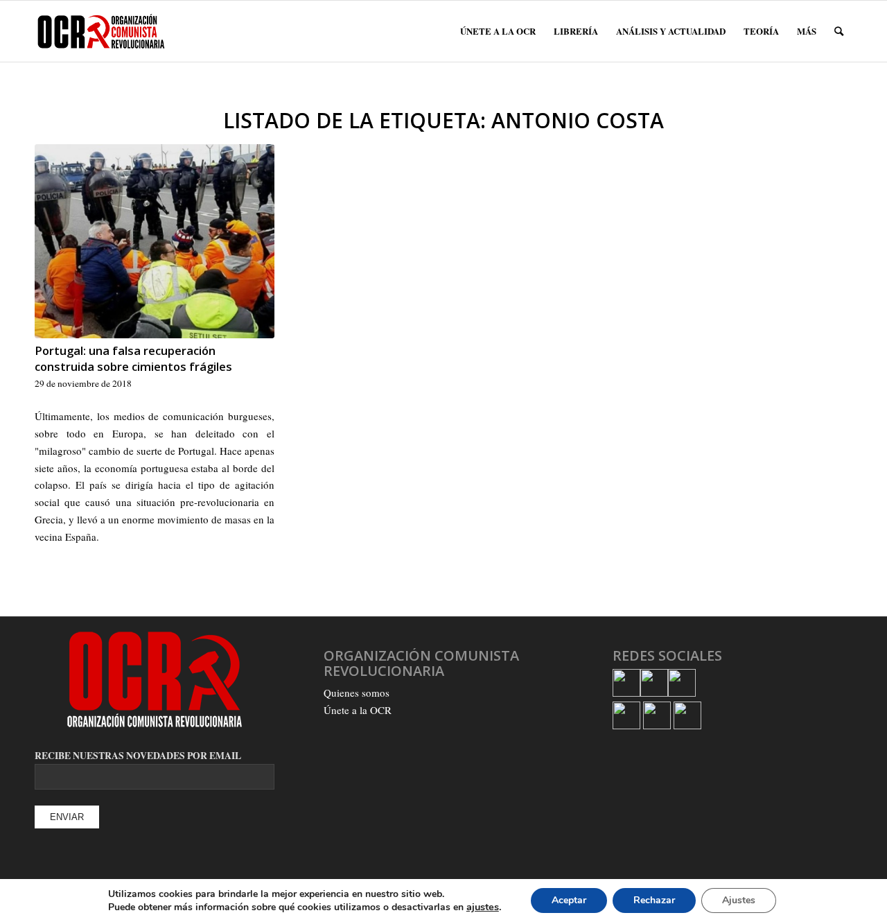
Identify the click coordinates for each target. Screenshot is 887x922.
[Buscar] (838, 31)
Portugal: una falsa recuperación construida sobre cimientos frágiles (133, 358)
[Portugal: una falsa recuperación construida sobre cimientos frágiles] (154, 241)
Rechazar (654, 900)
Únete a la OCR (358, 710)
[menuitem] (498, 31)
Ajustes (738, 900)
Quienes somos (356, 692)
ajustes (482, 907)
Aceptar (569, 900)
